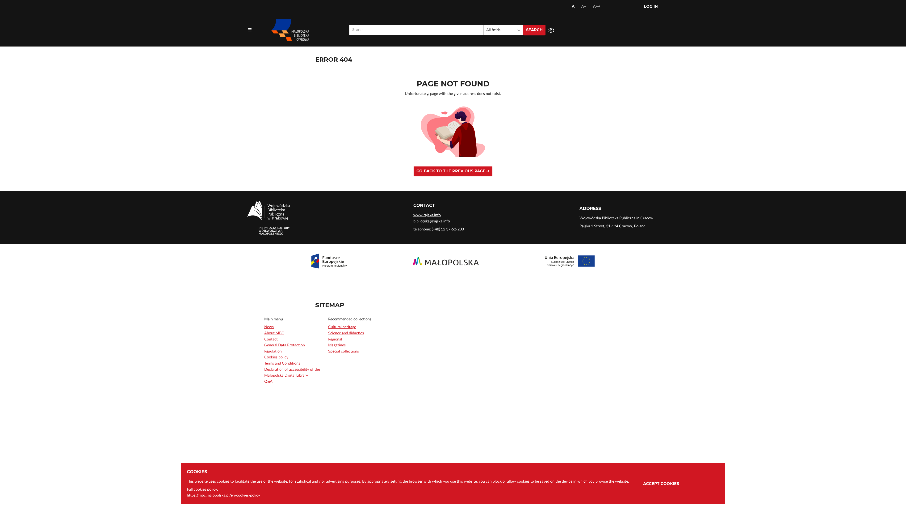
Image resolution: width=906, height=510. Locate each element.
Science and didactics (346, 333)
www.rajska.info (427, 215)
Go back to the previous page (451, 171)
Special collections (343, 351)
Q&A (268, 381)
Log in (651, 6)
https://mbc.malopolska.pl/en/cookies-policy (223, 495)
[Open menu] (249, 30)
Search (534, 30)
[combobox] (416, 30)
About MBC (274, 333)
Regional (335, 339)
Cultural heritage (342, 327)
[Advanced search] (551, 30)
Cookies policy (276, 357)
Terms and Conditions (282, 363)
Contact (271, 339)
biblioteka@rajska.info (431, 221)
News (269, 327)
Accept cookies (661, 483)
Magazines (337, 345)
